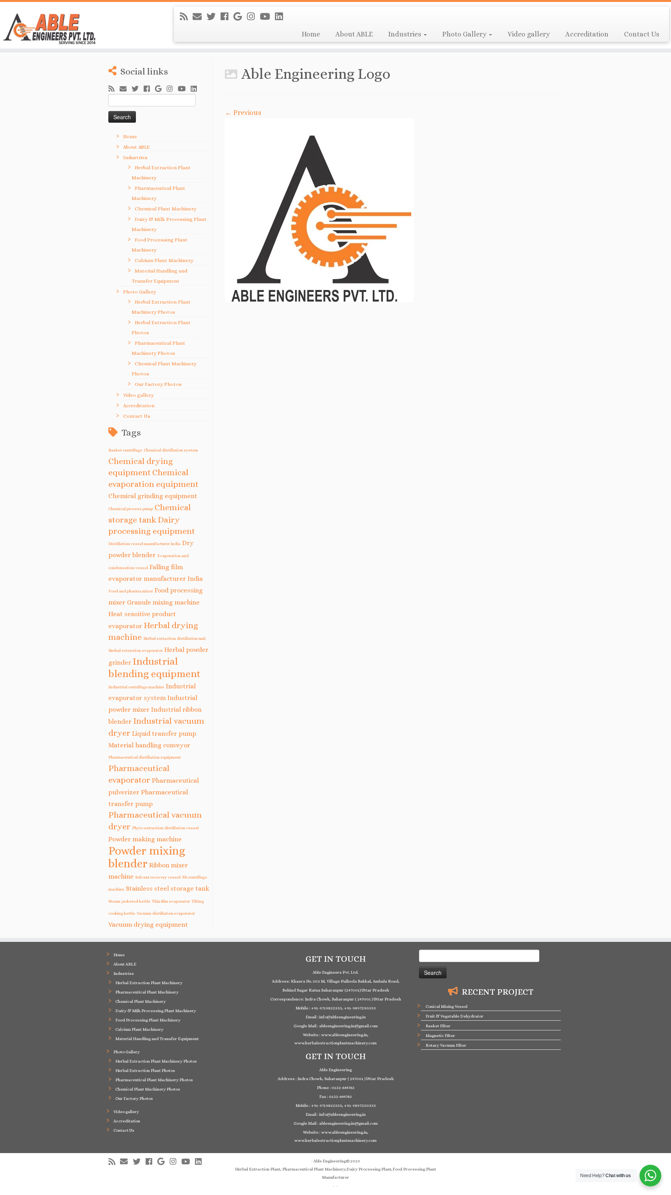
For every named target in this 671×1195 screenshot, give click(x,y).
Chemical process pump (130, 508)
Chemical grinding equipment (152, 496)
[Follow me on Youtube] (267, 17)
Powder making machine (145, 839)
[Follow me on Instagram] (253, 17)
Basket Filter (438, 1025)
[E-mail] (200, 17)
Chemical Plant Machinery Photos (147, 1089)
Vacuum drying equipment (148, 924)
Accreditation (586, 34)
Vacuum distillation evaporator (166, 913)
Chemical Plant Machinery (165, 209)
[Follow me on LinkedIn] (281, 17)
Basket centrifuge (125, 450)
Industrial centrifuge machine (136, 686)
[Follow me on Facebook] (227, 17)
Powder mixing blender (146, 857)
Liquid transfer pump (164, 733)
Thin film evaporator (171, 901)
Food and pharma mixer (130, 591)
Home (311, 34)
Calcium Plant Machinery (164, 260)
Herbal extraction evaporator (135, 650)
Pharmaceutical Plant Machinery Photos (154, 1079)
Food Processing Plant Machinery (148, 1020)
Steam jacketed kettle (129, 901)
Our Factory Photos (158, 384)
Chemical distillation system (171, 450)
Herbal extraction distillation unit (174, 638)
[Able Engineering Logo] (394, 210)
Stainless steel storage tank (167, 888)
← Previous (243, 112)
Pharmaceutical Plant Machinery (147, 992)
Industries (405, 34)
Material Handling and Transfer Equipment (157, 1038)
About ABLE (354, 34)
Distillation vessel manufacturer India (144, 543)
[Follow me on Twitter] (214, 17)
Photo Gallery (465, 34)
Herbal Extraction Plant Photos (145, 1070)
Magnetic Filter (440, 1035)
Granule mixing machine (163, 602)
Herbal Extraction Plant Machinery (149, 982)
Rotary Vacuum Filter (446, 1045)
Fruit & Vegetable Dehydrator (454, 1016)
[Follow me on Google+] (240, 17)
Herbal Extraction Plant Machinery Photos (156, 1061)
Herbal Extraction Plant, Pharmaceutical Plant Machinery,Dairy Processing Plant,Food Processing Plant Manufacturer (335, 1173)
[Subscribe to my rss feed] (186, 17)
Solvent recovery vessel (158, 877)
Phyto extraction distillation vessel (165, 827)
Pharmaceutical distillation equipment (144, 757)
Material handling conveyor (149, 745)
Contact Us (641, 34)
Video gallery (529, 34)
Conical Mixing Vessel (447, 1006)
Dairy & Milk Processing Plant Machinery (155, 1010)
